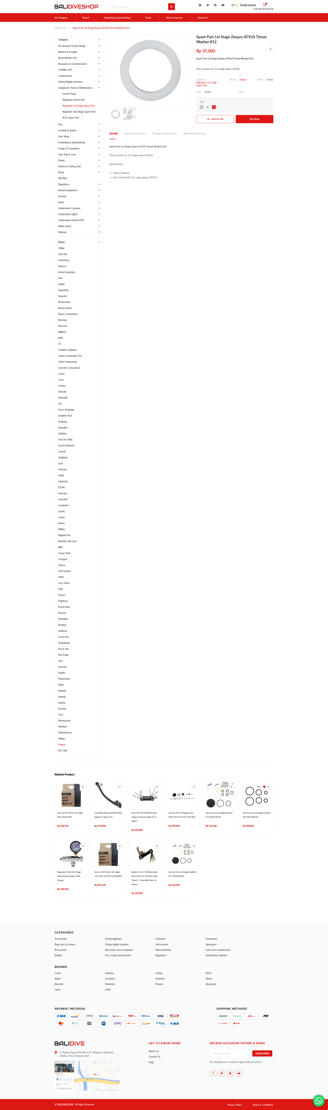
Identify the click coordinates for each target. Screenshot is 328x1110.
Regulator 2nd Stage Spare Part (79, 111)
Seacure (62, 666)
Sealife (61, 672)
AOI (60, 278)
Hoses (61, 160)
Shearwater (64, 678)
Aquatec (62, 296)
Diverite (62, 391)
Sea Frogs (63, 654)
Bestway (62, 319)
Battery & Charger (67, 51)
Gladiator (63, 457)
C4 (59, 343)
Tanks (61, 202)
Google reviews (248, 4)
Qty (202, 101)
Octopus (62, 559)
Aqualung (63, 290)
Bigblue (62, 331)
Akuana (62, 266)
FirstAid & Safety (67, 130)
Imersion (62, 493)
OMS (61, 577)
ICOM (61, 487)
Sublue (61, 702)
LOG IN (263, 9)
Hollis (61, 475)
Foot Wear (63, 136)
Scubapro (110, 978)
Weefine (62, 726)
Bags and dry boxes (65, 944)
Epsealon (63, 427)
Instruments (161, 944)
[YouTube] (223, 5)
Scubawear (211, 938)
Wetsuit (62, 232)
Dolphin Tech (65, 415)
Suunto (62, 708)
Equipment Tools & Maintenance (75, 87)
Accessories (61, 938)
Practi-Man (64, 606)
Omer (58, 989)
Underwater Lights (68, 214)
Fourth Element (66, 445)
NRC (60, 547)
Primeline (63, 618)
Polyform (63, 601)
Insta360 (62, 499)
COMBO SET (65, 69)
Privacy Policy (234, 1104)
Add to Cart (217, 119)
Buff (60, 337)
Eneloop (62, 421)
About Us (202, 18)
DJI (60, 403)
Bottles (58, 955)
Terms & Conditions (263, 1104)
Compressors (65, 75)
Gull (60, 463)
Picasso (159, 984)
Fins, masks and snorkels (118, 955)
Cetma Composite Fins (70, 355)
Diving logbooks (113, 938)
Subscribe (262, 1053)
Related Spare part (195, 133)
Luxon (61, 517)
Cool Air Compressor (69, 367)
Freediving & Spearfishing (117, 18)
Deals (148, 18)
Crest (61, 379)
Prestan (62, 612)
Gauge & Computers (69, 148)
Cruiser (62, 385)
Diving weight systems (116, 944)
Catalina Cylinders (67, 349)
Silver (61, 684)
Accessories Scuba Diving (71, 45)
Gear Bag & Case (67, 154)
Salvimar (62, 630)
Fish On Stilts (65, 439)
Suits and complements (218, 949)
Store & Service (174, 18)
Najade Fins (64, 535)
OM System (64, 571)
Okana (61, 565)
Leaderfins (63, 505)
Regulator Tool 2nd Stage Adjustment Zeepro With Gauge (69, 876)
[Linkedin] (215, 5)
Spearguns (211, 944)
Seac (60, 660)
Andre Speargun (66, 272)
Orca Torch (64, 583)
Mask (61, 172)
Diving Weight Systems (70, 81)
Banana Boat (65, 308)
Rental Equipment (67, 190)
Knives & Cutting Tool (69, 166)
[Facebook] (213, 1073)
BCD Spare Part (71, 117)
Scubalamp (64, 642)
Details (113, 133)
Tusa (60, 714)
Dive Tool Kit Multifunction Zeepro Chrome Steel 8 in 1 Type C (144, 817)
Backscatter (64, 302)
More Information (135, 133)
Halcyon (62, 469)
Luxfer (61, 511)
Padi (60, 589)
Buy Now (254, 119)
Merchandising (163, 949)
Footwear (160, 938)
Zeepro (62, 744)
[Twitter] (207, 5)
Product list (61, 27)
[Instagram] (200, 5)
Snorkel (62, 196)
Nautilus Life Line (67, 541)
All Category (61, 18)
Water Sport (64, 226)
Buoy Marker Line (67, 57)
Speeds (62, 696)
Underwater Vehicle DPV (71, 220)
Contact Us (154, 1056)
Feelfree (62, 433)
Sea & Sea (63, 648)
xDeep (158, 973)
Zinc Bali (62, 750)
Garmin (62, 451)
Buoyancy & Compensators (72, 63)
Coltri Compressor (67, 361)
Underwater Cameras (69, 208)
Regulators (63, 184)
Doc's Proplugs (66, 409)
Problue (62, 624)
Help (151, 1062)
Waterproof (64, 720)
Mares (61, 523)
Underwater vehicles (216, 955)
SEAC (208, 973)
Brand (86, 18)
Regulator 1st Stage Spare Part (79, 105)
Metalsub (110, 984)
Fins (60, 124)
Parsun (61, 595)
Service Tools (69, 93)
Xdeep (61, 738)
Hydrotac (63, 481)
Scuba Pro (63, 636)
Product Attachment (165, 133)
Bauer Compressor (68, 313)
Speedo (62, 690)
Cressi (61, 373)
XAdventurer (65, 732)
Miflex (61, 529)
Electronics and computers (119, 949)
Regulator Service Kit (73, 99)
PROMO (62, 178)
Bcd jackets (61, 949)
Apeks (61, 284)
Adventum (63, 260)
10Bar (61, 248)
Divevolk (62, 397)
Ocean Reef (64, 553)
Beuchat (62, 325)
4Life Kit (62, 254)
